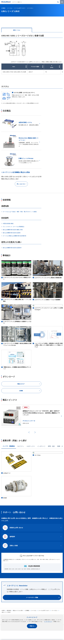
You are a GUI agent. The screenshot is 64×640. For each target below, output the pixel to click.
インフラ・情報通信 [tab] (9, 446)
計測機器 (27, 610)
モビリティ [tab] (20, 446)
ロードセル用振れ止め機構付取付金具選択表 (14, 235)
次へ (35, 432)
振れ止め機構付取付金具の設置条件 (12, 247)
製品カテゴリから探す (18, 610)
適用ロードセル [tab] (16, 30)
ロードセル (33, 610)
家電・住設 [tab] (51, 446)
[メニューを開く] (62, 2)
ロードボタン (55, 610)
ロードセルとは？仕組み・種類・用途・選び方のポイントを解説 (20, 211)
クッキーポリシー (48, 621)
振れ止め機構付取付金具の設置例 (11, 232)
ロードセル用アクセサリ (44, 610)
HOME (3, 610)
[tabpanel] (32, 54)
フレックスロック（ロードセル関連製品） (14, 226)
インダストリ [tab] (41, 446)
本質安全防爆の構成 (8, 223)
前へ (29, 432)
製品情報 (9, 610)
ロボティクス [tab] (31, 446)
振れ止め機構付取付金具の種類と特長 (13, 229)
